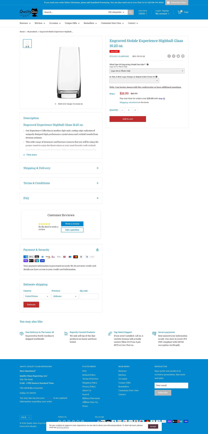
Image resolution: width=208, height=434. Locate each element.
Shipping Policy (89, 383)
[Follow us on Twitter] (64, 421)
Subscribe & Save (178, 2)
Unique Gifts (71, 23)
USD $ (23, 417)
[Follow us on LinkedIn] (82, 421)
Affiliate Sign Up (90, 402)
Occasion (53, 23)
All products (32, 32)
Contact (131, 23)
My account (162, 14)
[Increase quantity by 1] (135, 110)
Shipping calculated (129, 102)
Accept (153, 426)
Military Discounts (91, 398)
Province (56, 291)
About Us (86, 390)
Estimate (31, 305)
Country (27, 291)
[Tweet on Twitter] (178, 56)
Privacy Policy (89, 387)
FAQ (84, 371)
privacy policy (63, 427)
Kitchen (38, 23)
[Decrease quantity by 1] (122, 110)
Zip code (84, 291)
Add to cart (128, 119)
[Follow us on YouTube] (78, 421)
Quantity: (114, 110)
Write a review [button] (72, 224)
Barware (24, 23)
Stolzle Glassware (119, 56)
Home (22, 32)
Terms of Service (90, 379)
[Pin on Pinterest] (173, 56)
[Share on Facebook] (169, 56)
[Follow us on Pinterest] (73, 421)
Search (85, 394)
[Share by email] (183, 56)
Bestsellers (89, 23)
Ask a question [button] (72, 230)
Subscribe (163, 393)
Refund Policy (88, 375)
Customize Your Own (111, 23)
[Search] (131, 12)
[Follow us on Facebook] (59, 421)
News (85, 406)
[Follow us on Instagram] (69, 421)
